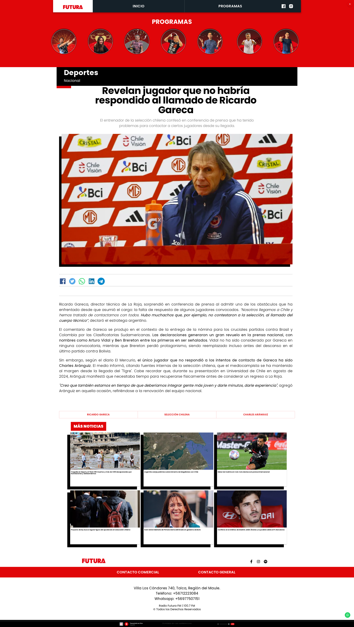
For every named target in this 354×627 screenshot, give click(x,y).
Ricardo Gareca (98, 414)
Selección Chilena (177, 414)
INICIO (138, 6)
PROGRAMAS (230, 6)
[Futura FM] (64, 41)
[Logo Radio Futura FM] (73, 9)
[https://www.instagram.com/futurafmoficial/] (291, 11)
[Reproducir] (350, 4)
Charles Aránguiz (255, 414)
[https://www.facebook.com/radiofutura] (283, 11)
